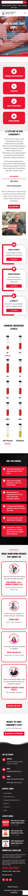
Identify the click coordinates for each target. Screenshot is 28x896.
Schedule (4, 5)
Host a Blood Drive (9, 796)
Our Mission (14, 176)
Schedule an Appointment (15, 733)
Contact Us (7, 807)
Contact (19, 5)
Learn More (14, 206)
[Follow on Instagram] (3, 879)
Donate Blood (7, 793)
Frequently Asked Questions (12, 800)
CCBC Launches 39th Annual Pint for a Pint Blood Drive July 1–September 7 (17, 832)
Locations (9, 5)
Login (15, 7)
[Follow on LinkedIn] (10, 879)
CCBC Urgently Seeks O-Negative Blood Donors (17, 842)
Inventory (14, 5)
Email (8, 769)
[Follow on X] (7, 879)
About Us (6, 803)
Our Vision (14, 181)
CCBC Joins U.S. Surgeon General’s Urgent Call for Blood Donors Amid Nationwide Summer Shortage (18, 822)
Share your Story (14, 706)
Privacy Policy (13, 887)
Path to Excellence (14, 186)
